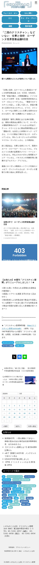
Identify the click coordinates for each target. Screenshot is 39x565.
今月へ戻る (32, 426)
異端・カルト (7, 501)
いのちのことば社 (29, 551)
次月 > (18, 426)
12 (19, 409)
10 (9, 409)
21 (29, 413)
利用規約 (12, 547)
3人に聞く (29, 13)
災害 (22, 498)
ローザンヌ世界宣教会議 (24, 342)
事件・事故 (6, 489)
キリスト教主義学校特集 (21, 480)
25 (14, 417)
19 (19, 413)
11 (14, 409)
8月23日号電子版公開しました (17, 459)
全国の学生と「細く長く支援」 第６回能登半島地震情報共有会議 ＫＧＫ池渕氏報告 (19, 369)
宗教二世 (6, 492)
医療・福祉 (27, 489)
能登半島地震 (14, 504)
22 (35, 413)
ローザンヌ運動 (8, 346)
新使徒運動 (12, 495)
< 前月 (5, 426)
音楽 (10, 507)
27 (24, 417)
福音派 (5, 504)
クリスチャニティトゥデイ (11, 483)
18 (14, 413)
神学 (16, 501)
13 (24, 409)
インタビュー (29, 477)
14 (29, 409)
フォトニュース (8, 342)
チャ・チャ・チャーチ (29, 19)
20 (24, 413)
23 (4, 417)
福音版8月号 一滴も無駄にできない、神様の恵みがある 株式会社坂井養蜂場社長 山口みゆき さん (21, 441)
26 (19, 417)
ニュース (17, 43)
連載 (10, 26)
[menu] (36, 2)
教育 (28, 492)
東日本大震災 (7, 498)
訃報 (4, 507)
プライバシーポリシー (23, 547)
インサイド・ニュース (14, 477)
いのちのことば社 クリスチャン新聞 (22, 562)
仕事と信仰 (19, 346)
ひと (10, 18)
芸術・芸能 (25, 504)
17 (9, 413)
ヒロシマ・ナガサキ (9, 486)
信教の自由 (16, 489)
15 (35, 409)
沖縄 (16, 498)
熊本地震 (28, 26)
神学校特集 (24, 501)
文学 (4, 495)
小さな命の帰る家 (17, 492)
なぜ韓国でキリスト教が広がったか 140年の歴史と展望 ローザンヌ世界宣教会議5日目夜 (13, 380)
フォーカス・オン (10, 13)
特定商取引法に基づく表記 (13, 551)
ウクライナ (6, 480)
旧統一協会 (23, 495)
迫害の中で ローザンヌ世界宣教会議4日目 (19, 223)
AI (3, 477)
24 (9, 417)
